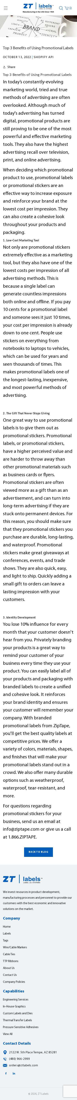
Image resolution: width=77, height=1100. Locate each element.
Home (7, 926)
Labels (7, 933)
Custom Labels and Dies (18, 1013)
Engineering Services (15, 999)
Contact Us (10, 975)
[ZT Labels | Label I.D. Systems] (38, 8)
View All (7, 1034)
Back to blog (38, 852)
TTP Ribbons (10, 961)
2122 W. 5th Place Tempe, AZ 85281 (33, 1052)
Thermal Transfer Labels (17, 1020)
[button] (6, 8)
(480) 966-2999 (19, 1059)
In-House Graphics (14, 1006)
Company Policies (14, 982)
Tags (5, 940)
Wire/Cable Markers (15, 947)
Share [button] (11, 67)
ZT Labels (43, 1094)
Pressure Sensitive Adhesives (20, 1027)
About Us (9, 968)
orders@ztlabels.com (23, 1065)
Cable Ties (9, 954)
